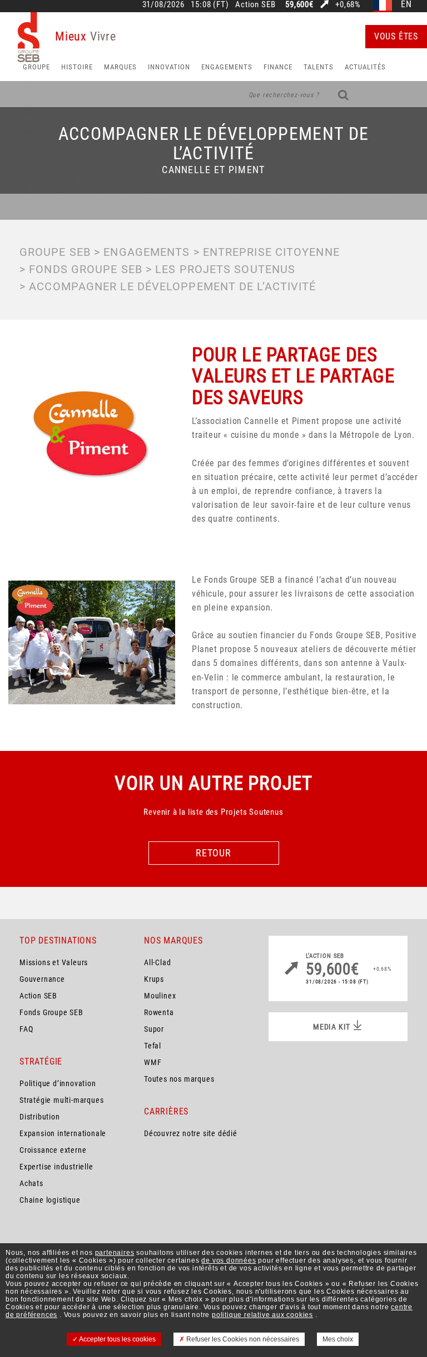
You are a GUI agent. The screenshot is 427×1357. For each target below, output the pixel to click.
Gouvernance (42, 979)
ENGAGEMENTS (146, 252)
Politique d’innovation (57, 1083)
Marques (120, 67)
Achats (31, 1183)
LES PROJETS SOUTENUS (225, 269)
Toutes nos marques (179, 1078)
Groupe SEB (55, 252)
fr (383, 4)
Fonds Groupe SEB (51, 1012)
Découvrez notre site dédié (190, 1133)
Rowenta (159, 1012)
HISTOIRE (77, 67)
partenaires (115, 1253)
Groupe (36, 67)
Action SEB (38, 995)
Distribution (39, 1116)
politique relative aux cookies (262, 1315)
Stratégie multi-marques (61, 1100)
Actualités (365, 67)
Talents (319, 67)
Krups (154, 979)
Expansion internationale (62, 1133)
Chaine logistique (50, 1199)
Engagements (226, 67)
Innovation (169, 67)
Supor (154, 1029)
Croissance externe (52, 1150)
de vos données (228, 1260)
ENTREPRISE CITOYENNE (271, 252)
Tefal (152, 1045)
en (406, 4)
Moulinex (160, 995)
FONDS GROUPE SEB (85, 269)
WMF (152, 1062)
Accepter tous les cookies (117, 1339)
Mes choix (337, 1339)
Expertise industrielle (56, 1166)
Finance (278, 67)
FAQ (26, 1029)
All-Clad (157, 962)
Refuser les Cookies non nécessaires (242, 1339)
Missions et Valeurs (53, 962)
